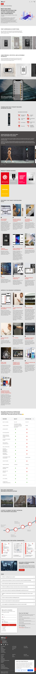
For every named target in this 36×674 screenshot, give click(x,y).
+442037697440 (4, 640)
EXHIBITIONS (2, 661)
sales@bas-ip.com (23, 626)
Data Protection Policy (4, 667)
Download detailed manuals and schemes (25, 623)
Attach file (4, 630)
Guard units (2, 650)
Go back (2, 4)
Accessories (2, 651)
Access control (3, 652)
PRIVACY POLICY (3, 665)
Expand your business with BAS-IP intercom (25, 620)
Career (2, 657)
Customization (26, 647)
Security (2, 662)
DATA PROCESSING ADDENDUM (5, 668)
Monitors (2, 648)
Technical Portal (26, 655)
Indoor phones (3, 649)
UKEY (13, 649)
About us (2, 655)
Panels (2, 647)
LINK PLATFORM (14, 647)
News (13, 655)
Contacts (2, 656)
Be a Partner (3, 658)
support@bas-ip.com (27, 627)
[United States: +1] (3, 616)
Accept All (30, 670)
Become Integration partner (5, 660)
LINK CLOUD (13, 648)
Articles (13, 656)
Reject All (24, 670)
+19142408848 (4, 641)
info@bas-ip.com (5, 642)
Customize (18, 670)
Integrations (3, 659)
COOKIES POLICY (3, 666)
